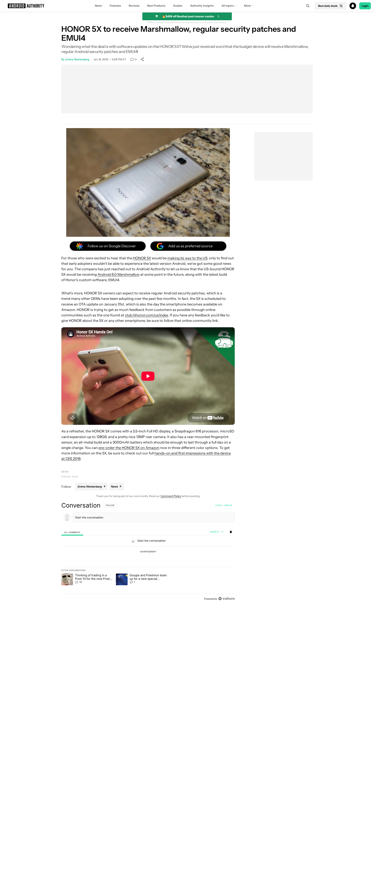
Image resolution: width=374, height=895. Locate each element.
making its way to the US (187, 258)
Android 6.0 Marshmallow (118, 274)
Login (365, 6)
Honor (75, 476)
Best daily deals (328, 6)
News (98, 5)
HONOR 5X (142, 258)
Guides (177, 5)
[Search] (308, 6)
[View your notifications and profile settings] (231, 532)
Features (115, 5)
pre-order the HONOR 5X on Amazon (129, 448)
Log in (218, 505)
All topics (227, 5)
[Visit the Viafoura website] (226, 598)
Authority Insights (202, 5)
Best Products (156, 5)
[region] (148, 552)
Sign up (228, 505)
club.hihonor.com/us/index (146, 315)
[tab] (72, 532)
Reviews (134, 5)
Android (65, 476)
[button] (187, 6)
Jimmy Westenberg (77, 59)
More (247, 5)
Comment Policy (171, 496)
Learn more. (220, 22)
